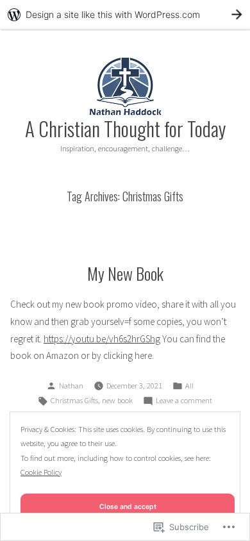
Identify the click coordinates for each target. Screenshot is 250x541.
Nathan (71, 385)
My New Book (125, 273)
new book (117, 400)
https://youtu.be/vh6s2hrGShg (102, 339)
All (189, 385)
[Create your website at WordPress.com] (125, 14)
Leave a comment (184, 401)
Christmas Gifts (74, 400)
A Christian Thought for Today (125, 128)
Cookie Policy (41, 472)
